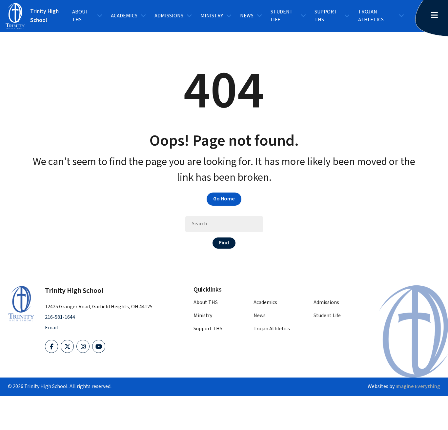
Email (51, 327)
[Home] (21, 303)
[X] (67, 346)
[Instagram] (83, 346)
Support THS (326, 16)
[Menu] (437, 16)
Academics (124, 15)
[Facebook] (51, 346)
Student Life (282, 16)
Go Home (224, 198)
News (247, 15)
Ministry (211, 15)
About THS (80, 16)
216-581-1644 (60, 317)
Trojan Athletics (371, 16)
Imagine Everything (418, 386)
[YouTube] (98, 346)
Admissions (168, 15)
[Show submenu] (99, 16)
